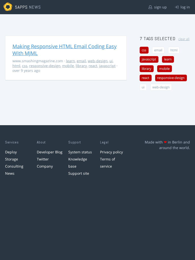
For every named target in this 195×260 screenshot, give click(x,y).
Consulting (14, 166)
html (16, 65)
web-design (98, 60)
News (9, 173)
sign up (160, 7)
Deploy (11, 152)
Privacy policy (111, 152)
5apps (21, 7)
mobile (68, 65)
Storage (11, 159)
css (24, 65)
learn (70, 60)
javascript (107, 65)
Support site (78, 173)
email (81, 60)
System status (80, 152)
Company (45, 166)
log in (185, 7)
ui (111, 60)
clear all (183, 39)
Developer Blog (49, 152)
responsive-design (44, 65)
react (93, 65)
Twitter (43, 159)
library (81, 65)
